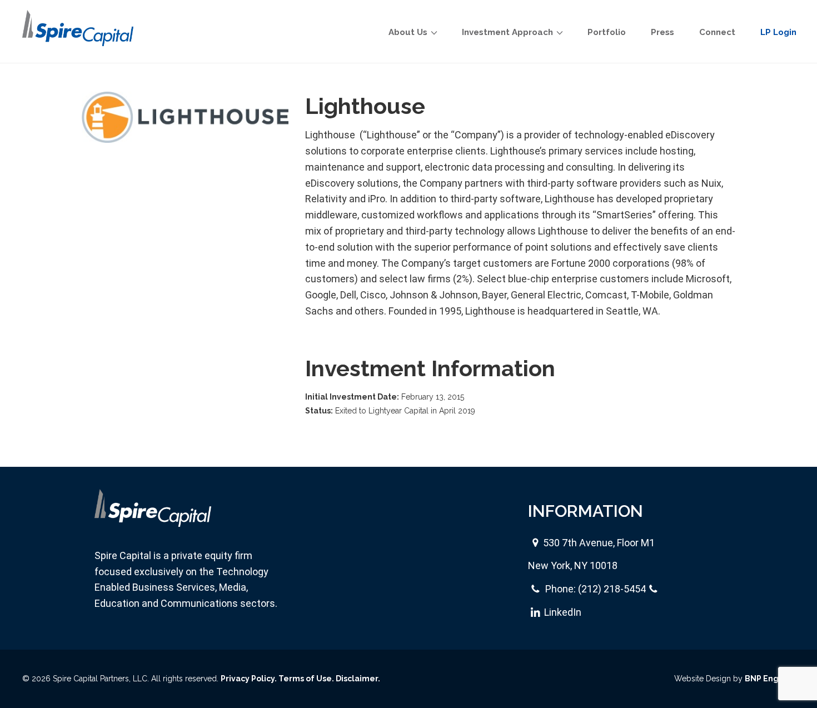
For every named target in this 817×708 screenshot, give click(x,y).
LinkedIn (562, 612)
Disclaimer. (358, 678)
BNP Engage (770, 678)
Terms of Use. (306, 678)
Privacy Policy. (249, 678)
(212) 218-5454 (612, 589)
